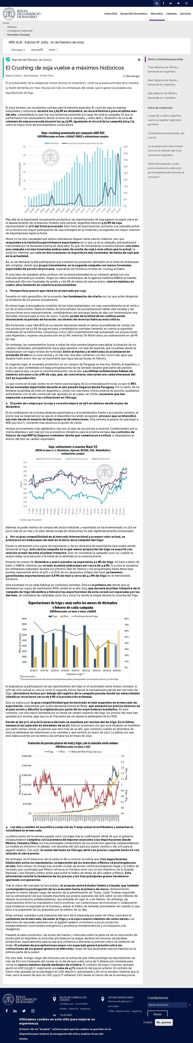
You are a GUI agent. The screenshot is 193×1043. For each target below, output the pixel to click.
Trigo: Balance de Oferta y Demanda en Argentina (163, 69)
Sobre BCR (110, 13)
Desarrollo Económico (134, 13)
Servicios (185, 13)
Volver (52, 49)
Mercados (157, 13)
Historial (36, 49)
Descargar (17, 49)
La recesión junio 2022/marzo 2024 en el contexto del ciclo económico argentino (165, 150)
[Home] (22, 14)
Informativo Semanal (18, 34)
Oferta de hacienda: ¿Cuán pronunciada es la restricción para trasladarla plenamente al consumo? (166, 170)
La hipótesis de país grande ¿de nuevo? (166, 135)
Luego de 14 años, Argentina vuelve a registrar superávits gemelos (165, 120)
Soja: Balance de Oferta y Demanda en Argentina (162, 95)
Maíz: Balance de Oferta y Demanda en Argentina (163, 82)
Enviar (158, 1014)
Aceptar (148, 1022)
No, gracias (164, 1022)
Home (6, 23)
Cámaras (171, 13)
